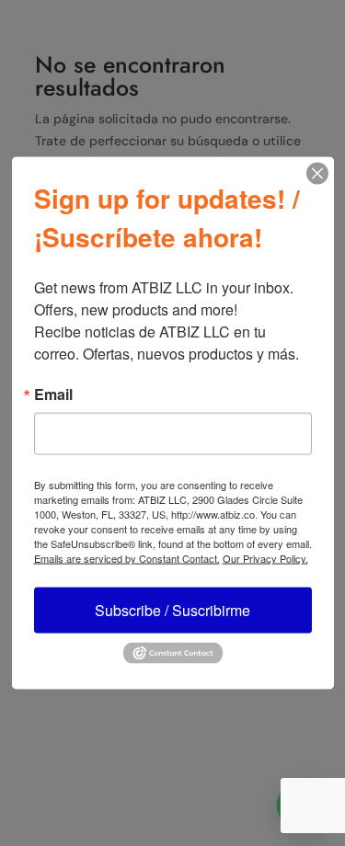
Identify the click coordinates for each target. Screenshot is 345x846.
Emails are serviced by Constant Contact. (127, 558)
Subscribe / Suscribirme (172, 610)
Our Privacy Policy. (265, 558)
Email (53, 394)
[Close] (317, 174)
